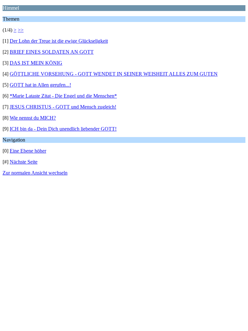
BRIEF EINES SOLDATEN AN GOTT (52, 52)
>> (21, 30)
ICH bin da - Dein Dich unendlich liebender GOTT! (63, 129)
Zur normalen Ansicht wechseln (35, 173)
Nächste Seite (23, 162)
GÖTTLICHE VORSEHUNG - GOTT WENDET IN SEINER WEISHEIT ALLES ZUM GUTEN (114, 74)
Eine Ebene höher (28, 151)
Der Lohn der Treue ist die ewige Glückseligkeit (59, 41)
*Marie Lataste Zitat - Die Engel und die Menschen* (63, 96)
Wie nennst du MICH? (33, 118)
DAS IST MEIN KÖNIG (36, 63)
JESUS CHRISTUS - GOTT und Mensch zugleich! (63, 107)
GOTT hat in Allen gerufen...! (40, 85)
